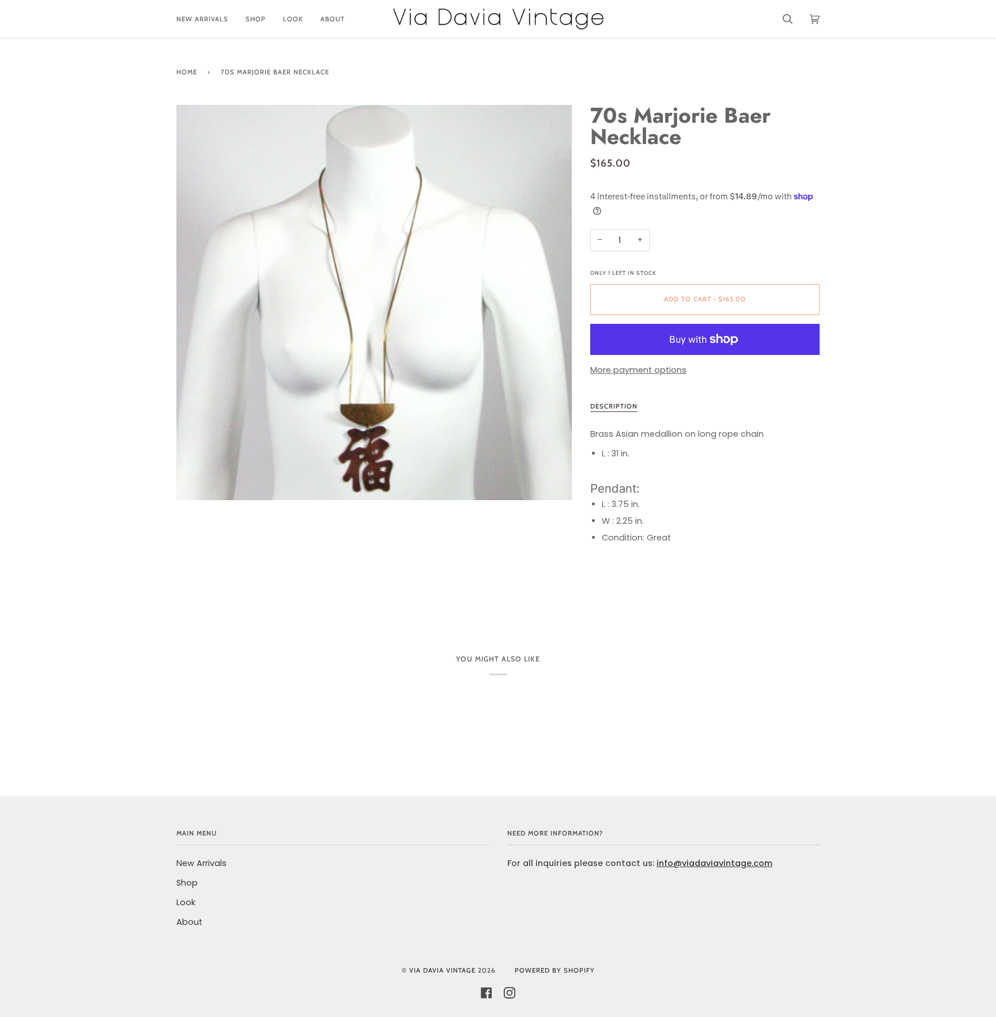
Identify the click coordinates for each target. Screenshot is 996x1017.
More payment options (638, 370)
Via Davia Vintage (442, 970)
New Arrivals (201, 863)
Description (613, 406)
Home (186, 72)
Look (185, 902)
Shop (187, 883)
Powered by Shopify (555, 970)
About (189, 922)
